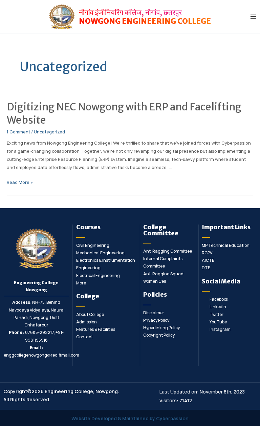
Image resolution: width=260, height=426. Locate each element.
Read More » (20, 182)
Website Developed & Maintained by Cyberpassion (130, 418)
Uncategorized (49, 132)
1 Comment (18, 132)
